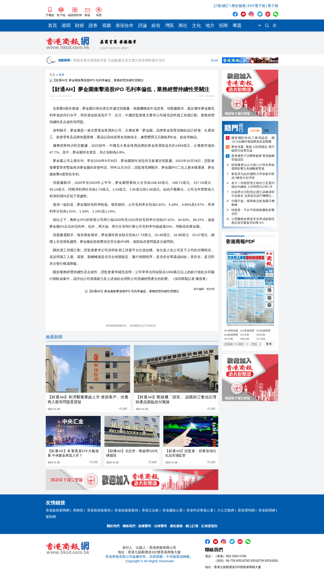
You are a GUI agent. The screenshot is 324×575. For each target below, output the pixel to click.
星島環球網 (246, 510)
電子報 (273, 6)
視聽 (106, 25)
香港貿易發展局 (99, 510)
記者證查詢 (209, 526)
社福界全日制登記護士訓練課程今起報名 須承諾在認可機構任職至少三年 (252, 194)
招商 (223, 25)
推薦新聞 (54, 337)
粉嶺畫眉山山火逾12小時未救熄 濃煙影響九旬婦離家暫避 (252, 166)
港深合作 (125, 25)
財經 (79, 25)
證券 (93, 25)
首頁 (52, 25)
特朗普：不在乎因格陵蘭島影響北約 (252, 211)
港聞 (66, 25)
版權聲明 (144, 526)
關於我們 (113, 526)
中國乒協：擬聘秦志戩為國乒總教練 (252, 202)
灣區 (169, 25)
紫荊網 (51, 517)
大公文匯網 (225, 510)
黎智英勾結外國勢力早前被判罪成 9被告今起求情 (252, 175)
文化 (196, 25)
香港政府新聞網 (57, 510)
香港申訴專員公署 (199, 510)
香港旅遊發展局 (126, 510)
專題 (237, 25)
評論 (142, 25)
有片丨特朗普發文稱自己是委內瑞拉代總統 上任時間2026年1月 (252, 184)
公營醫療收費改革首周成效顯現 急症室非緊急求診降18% (252, 220)
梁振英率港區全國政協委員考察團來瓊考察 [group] (145, 60)
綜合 (156, 25)
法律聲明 (160, 526)
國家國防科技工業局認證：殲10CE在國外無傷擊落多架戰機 (252, 139)
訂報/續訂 (221, 6)
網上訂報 (192, 526)
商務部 (78, 510)
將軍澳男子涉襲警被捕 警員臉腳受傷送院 (252, 157)
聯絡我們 (129, 526)
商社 (183, 25)
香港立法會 (150, 510)
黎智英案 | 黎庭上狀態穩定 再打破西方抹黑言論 (252, 148)
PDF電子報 (256, 6)
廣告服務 (238, 6)
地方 (210, 25)
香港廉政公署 (172, 510)
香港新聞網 (266, 510)
